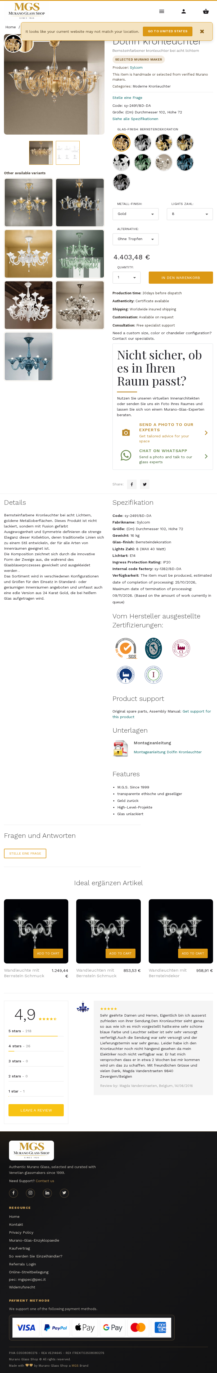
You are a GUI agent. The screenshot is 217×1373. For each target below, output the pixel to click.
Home (14, 1216)
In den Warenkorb (180, 277)
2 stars (18, 1076)
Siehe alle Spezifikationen (135, 119)
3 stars (18, 1061)
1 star (16, 1091)
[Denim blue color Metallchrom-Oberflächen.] (28, 356)
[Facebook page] (13, 1193)
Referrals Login (22, 1264)
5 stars (19, 1031)
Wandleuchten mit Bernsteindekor (168, 973)
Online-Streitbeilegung (28, 1272)
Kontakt (16, 1224)
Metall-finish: (129, 204)
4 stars (19, 1046)
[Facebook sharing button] (132, 484)
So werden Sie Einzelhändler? (35, 1256)
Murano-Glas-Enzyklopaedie (34, 1240)
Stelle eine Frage (127, 97)
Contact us (45, 1181)
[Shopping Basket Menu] (206, 11)
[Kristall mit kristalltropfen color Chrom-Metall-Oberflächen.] (28, 253)
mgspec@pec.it (32, 1279)
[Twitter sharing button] (145, 484)
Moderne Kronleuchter (152, 86)
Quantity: (125, 267)
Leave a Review (36, 1110)
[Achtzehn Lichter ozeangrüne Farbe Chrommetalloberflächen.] (80, 253)
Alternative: (128, 229)
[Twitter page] (64, 1193)
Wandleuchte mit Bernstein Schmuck (24, 973)
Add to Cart (48, 953)
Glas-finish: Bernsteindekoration (147, 129)
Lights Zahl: (182, 204)
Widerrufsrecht (22, 1287)
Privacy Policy (21, 1232)
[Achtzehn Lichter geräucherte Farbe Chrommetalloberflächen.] (80, 305)
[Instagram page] (30, 1193)
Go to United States (168, 31)
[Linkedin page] (47, 1193)
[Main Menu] (162, 11)
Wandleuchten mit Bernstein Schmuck (96, 973)
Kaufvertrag (19, 1248)
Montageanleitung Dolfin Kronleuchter (168, 752)
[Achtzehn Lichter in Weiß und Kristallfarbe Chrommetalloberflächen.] (28, 305)
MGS (75, 1365)
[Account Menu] (184, 11)
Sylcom (136, 68)
